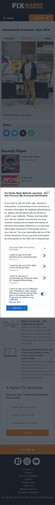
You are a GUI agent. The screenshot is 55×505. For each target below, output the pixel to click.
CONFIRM (17, 308)
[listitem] (27, 248)
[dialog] (27, 252)
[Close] (49, 193)
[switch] (43, 255)
